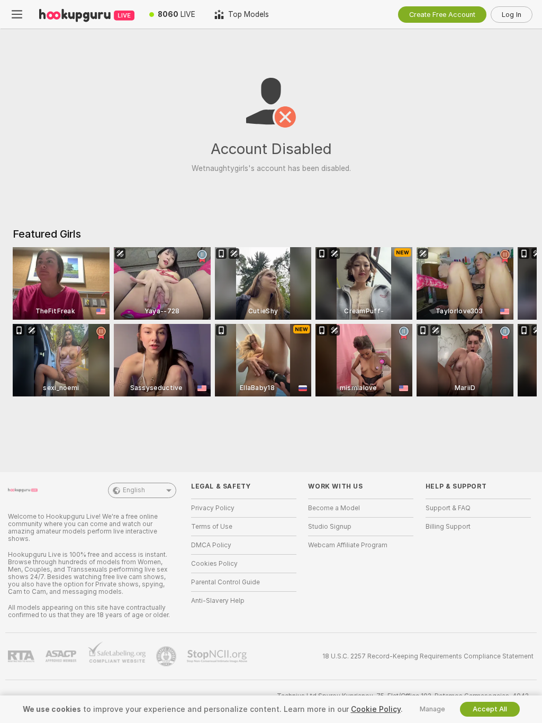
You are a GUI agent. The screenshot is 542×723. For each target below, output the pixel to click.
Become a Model (334, 508)
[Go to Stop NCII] (218, 656)
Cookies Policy (214, 563)
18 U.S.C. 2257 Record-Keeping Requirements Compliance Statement (428, 656)
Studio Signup (329, 526)
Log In (511, 15)
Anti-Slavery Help (218, 600)
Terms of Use (211, 526)
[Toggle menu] (17, 14)
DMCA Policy (211, 545)
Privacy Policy (212, 508)
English (134, 490)
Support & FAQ (448, 508)
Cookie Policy (376, 709)
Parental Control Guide (225, 582)
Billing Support (448, 526)
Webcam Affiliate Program (347, 545)
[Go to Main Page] (87, 14)
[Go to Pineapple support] (167, 656)
